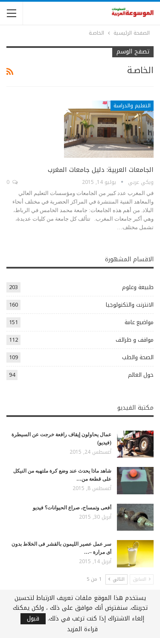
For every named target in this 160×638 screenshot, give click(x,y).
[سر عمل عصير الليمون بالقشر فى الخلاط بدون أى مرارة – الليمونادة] (135, 553)
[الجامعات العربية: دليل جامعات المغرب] (109, 129)
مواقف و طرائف (135, 339)
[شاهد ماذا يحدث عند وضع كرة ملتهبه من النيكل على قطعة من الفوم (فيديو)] (135, 480)
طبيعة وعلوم (138, 287)
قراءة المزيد (82, 629)
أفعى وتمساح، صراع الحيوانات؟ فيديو (72, 508)
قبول (33, 618)
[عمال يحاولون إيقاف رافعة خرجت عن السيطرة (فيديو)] (135, 444)
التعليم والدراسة (132, 105)
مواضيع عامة (139, 322)
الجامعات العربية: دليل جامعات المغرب (101, 170)
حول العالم (141, 374)
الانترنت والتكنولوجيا (130, 304)
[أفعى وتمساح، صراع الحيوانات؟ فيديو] (135, 517)
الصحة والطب (138, 357)
